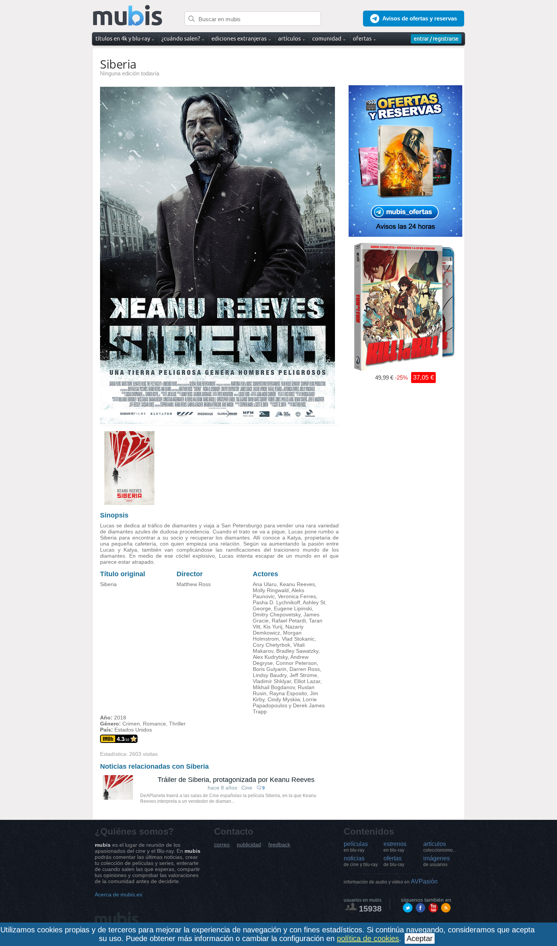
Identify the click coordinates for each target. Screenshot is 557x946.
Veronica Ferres (297, 596)
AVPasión (391, 881)
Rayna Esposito (288, 693)
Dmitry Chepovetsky (276, 614)
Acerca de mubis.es (118, 894)
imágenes (436, 861)
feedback (279, 844)
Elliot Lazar (307, 681)
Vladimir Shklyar (272, 681)
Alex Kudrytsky (270, 657)
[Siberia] (129, 503)
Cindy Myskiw (284, 699)
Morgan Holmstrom (277, 636)
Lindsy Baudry (269, 675)
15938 (370, 908)
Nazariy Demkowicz (278, 630)
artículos (439, 847)
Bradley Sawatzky (297, 651)
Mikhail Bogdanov (274, 687)
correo (222, 844)
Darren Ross (304, 669)
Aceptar (420, 938)
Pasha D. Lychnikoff (276, 602)
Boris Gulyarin (269, 669)
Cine (246, 788)
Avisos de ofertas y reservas (419, 18)
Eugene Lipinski (293, 608)
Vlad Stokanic (298, 639)
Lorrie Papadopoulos (285, 702)
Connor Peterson (296, 663)
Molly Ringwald (271, 590)
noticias (361, 861)
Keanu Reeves (297, 584)
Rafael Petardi (289, 621)
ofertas (393, 861)
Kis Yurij (272, 627)
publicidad (249, 844)
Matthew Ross (194, 584)
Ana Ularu (265, 584)
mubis (128, 16)
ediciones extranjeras (239, 38)
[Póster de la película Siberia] (217, 422)
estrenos (395, 847)
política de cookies (368, 938)
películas (356, 847)
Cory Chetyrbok (271, 645)
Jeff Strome (303, 675)
